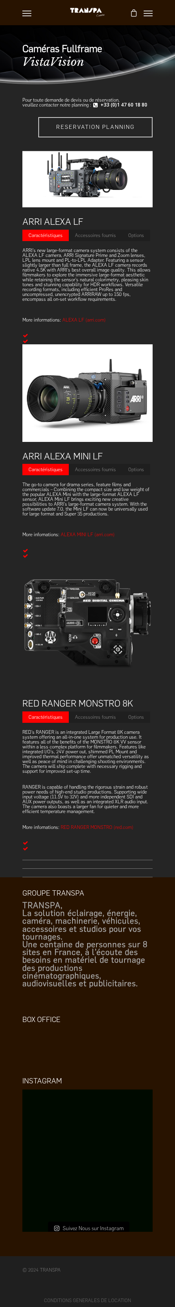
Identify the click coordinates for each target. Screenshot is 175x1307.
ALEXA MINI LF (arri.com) (88, 534)
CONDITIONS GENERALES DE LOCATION (87, 1300)
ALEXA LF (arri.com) (84, 320)
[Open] (87, 1155)
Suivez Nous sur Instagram (93, 1228)
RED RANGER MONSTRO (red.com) (97, 827)
